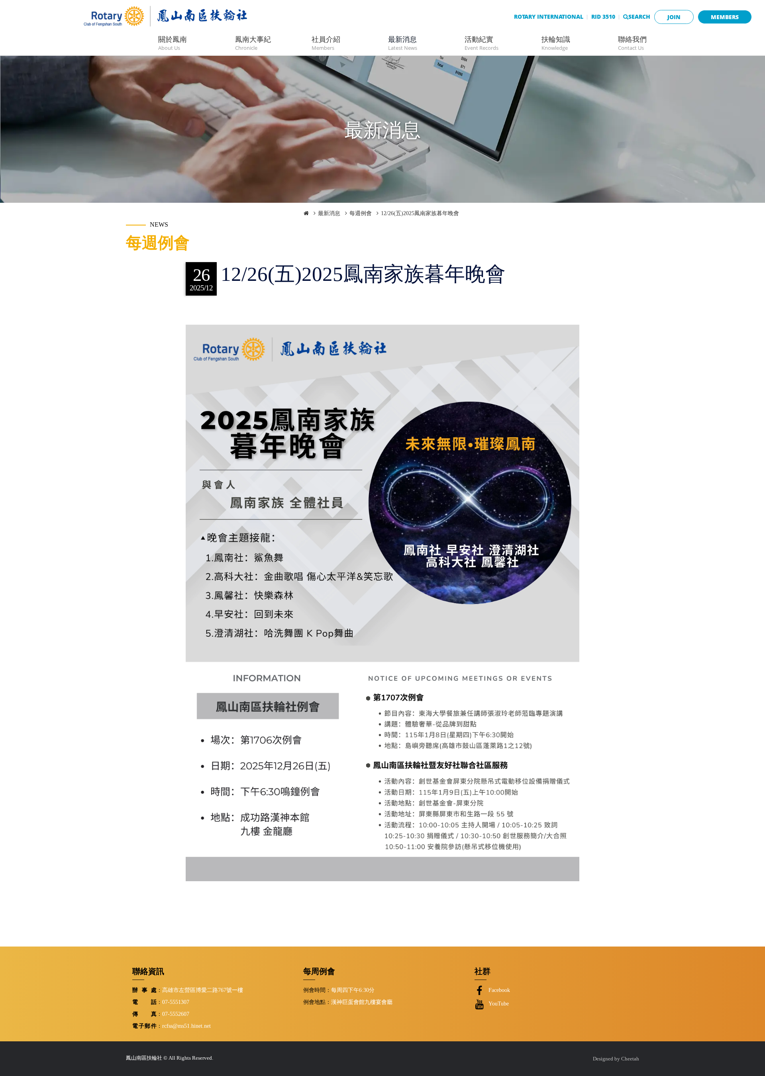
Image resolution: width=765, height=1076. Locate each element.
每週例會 (360, 213)
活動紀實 (481, 42)
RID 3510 (603, 16)
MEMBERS (725, 17)
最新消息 (402, 42)
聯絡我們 (632, 42)
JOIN (674, 17)
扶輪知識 (555, 42)
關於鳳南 (172, 42)
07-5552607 (175, 1014)
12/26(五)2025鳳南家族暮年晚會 (420, 213)
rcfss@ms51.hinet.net (186, 1026)
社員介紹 (326, 42)
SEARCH (639, 16)
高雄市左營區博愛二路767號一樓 (202, 990)
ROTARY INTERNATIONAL (548, 16)
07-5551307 (175, 1002)
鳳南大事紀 (253, 42)
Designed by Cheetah (616, 1059)
